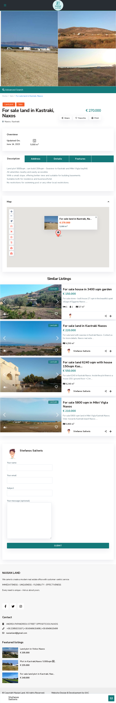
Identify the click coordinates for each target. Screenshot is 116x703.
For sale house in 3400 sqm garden (87, 289)
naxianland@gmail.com (16, 633)
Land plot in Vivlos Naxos (32, 648)
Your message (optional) (18, 501)
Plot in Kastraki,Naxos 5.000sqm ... (38, 661)
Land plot (9, 104)
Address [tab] (35, 158)
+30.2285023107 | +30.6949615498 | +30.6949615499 (32, 628)
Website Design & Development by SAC (70, 693)
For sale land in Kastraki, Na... (76, 219)
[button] (64, 239)
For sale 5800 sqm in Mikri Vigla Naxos (85, 404)
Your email (11, 475)
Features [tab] (80, 158)
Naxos (8, 121)
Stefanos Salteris (81, 351)
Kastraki (15, 121)
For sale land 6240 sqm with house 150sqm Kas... (87, 364)
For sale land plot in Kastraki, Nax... (37, 674)
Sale (11, 96)
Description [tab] (13, 158)
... (86, 301)
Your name (11, 462)
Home (4, 96)
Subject (10, 488)
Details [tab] (58, 158)
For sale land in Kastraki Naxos (85, 326)
